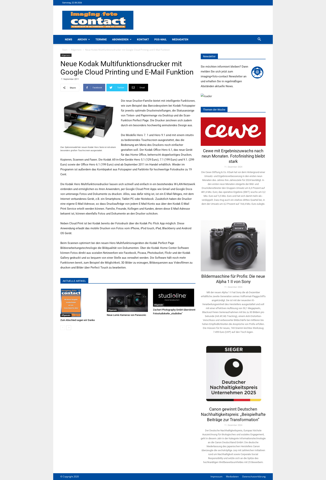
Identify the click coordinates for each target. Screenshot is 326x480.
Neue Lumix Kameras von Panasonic (126, 315)
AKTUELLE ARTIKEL (74, 280)
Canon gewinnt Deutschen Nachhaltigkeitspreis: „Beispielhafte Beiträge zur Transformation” (233, 414)
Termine (101, 39)
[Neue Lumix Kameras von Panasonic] (128, 300)
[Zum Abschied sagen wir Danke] (81, 303)
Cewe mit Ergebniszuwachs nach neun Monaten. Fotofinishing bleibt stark (233, 156)
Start (64, 49)
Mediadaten (180, 39)
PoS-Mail (160, 39)
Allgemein (76, 49)
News (68, 39)
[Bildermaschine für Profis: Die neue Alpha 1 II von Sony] (233, 243)
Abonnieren (120, 39)
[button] (259, 40)
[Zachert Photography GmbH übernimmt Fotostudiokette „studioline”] (174, 298)
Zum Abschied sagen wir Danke (77, 320)
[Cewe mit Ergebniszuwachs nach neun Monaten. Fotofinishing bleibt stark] (233, 131)
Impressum (216, 476)
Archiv (82, 39)
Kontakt (143, 39)
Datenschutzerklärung (254, 476)
